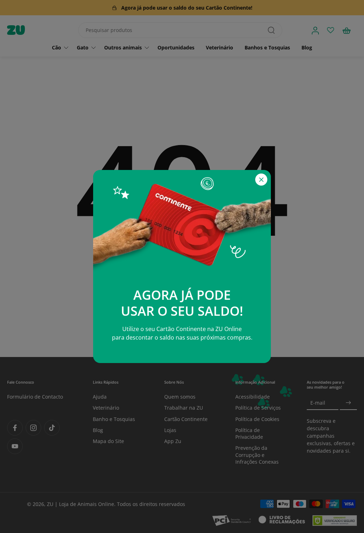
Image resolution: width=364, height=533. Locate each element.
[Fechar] (261, 180)
